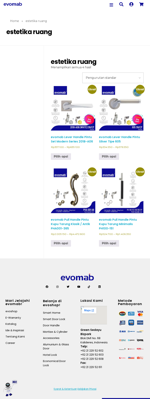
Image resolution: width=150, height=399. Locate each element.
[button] (111, 5)
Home (14, 21)
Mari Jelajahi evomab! (17, 302)
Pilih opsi (61, 156)
